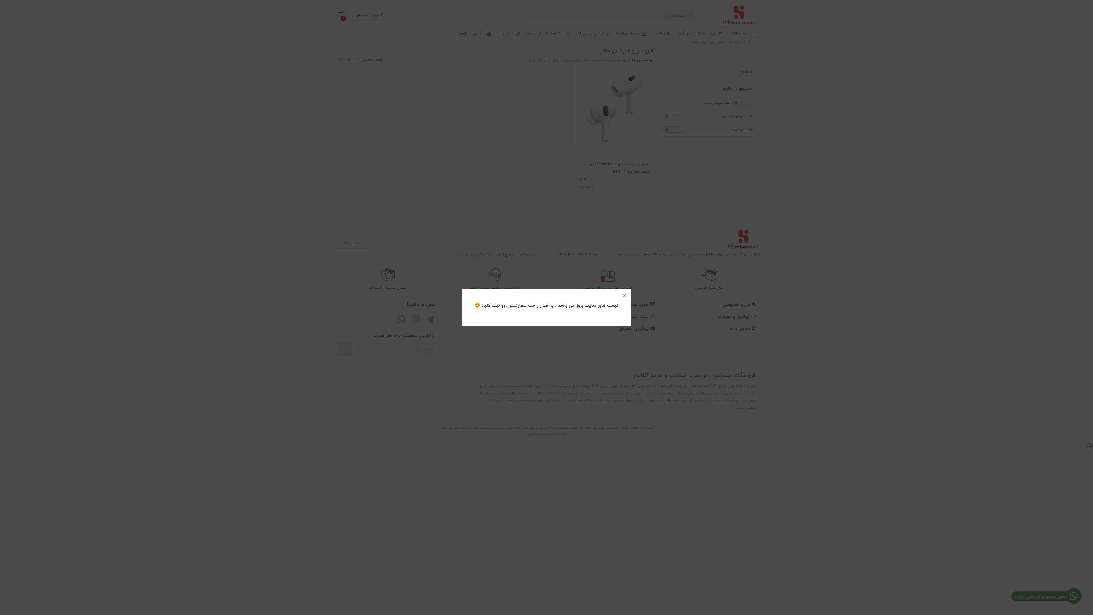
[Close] (625, 295)
